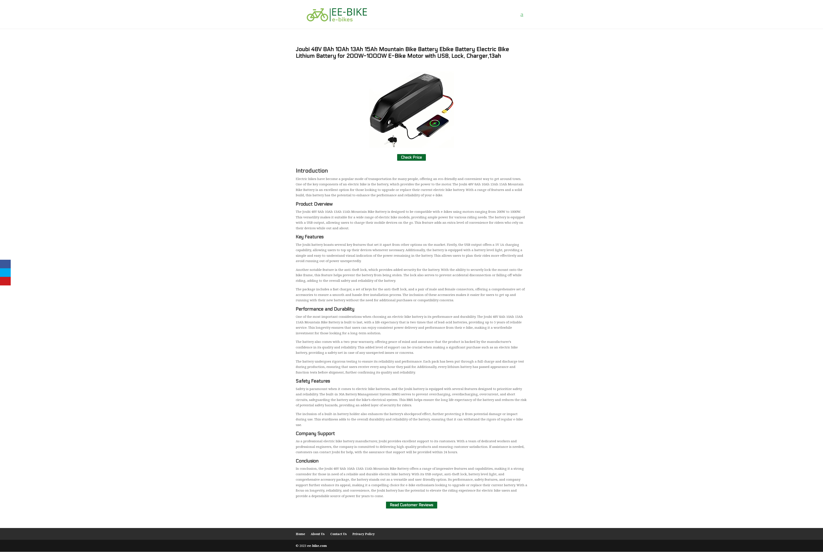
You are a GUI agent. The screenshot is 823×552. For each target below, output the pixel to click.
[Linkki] (337, 14)
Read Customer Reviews (411, 505)
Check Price (411, 157)
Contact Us (338, 534)
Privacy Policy (363, 534)
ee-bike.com (317, 545)
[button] (523, 14)
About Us (318, 534)
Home (300, 534)
